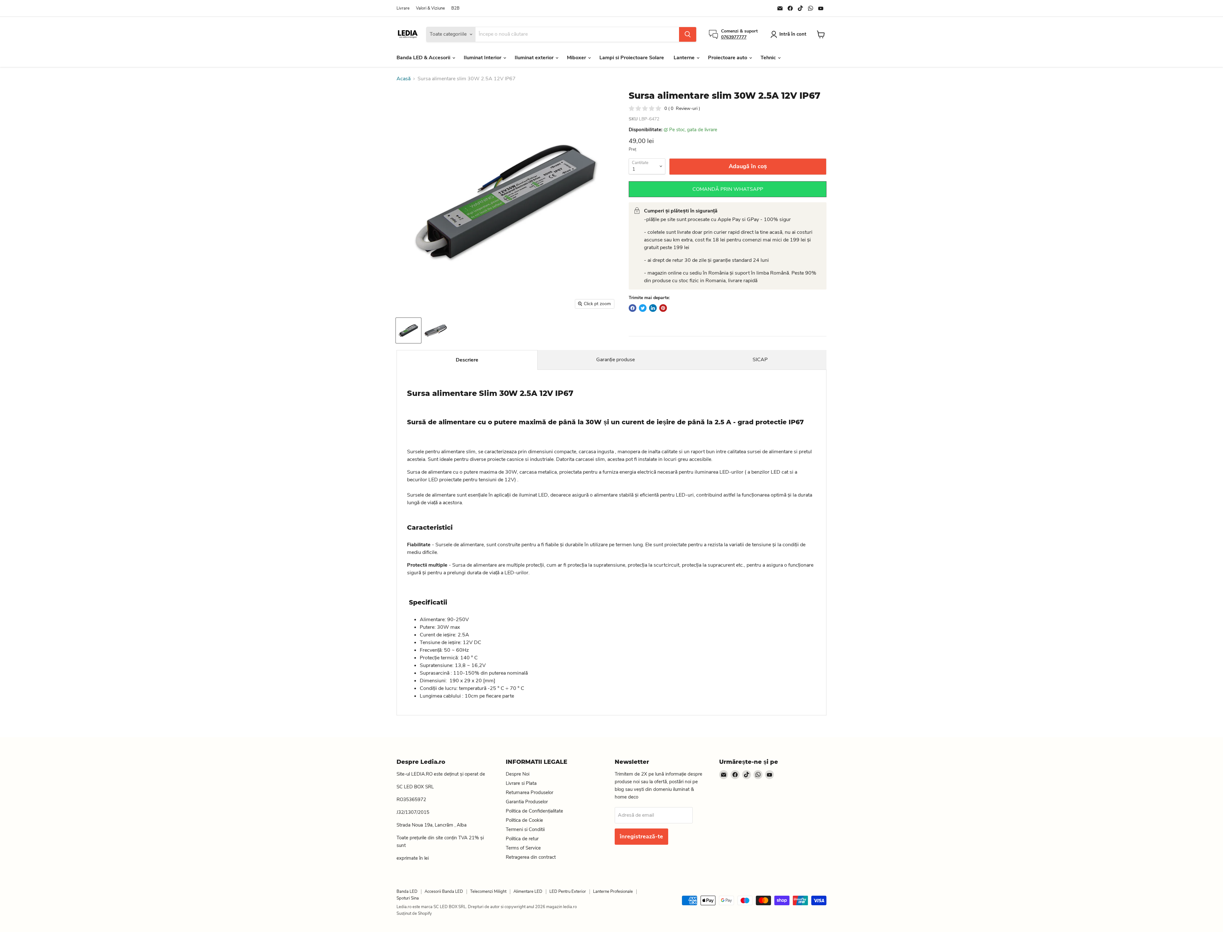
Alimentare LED (527, 891)
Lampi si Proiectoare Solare (631, 57)
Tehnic (769, 57)
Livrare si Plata (521, 783)
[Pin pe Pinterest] (663, 308)
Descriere (467, 359)
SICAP (760, 359)
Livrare (403, 8)
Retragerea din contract (531, 857)
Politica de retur (522, 838)
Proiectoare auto (728, 57)
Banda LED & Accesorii (424, 57)
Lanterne (685, 57)
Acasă (404, 79)
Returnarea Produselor (529, 792)
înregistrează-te (641, 836)
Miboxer (577, 57)
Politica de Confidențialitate (534, 811)
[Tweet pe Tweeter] (643, 308)
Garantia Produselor (527, 802)
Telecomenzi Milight (488, 891)
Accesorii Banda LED (444, 891)
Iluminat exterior (535, 57)
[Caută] (687, 34)
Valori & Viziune (430, 8)
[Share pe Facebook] (632, 308)
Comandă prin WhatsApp (727, 189)
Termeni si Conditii (525, 829)
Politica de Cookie (524, 820)
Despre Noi (517, 774)
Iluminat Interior (483, 57)
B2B (455, 8)
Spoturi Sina (408, 898)
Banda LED (407, 891)
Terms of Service (523, 848)
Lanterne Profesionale (613, 891)
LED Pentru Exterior (567, 891)
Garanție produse (615, 359)
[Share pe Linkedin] (653, 308)
